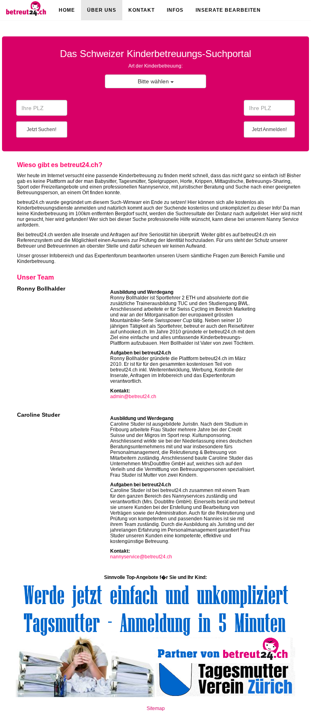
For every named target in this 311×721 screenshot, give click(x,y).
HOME (67, 10)
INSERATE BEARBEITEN (228, 10)
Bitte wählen (154, 81)
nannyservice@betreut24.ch (141, 557)
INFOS (175, 10)
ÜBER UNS (101, 10)
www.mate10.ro (155, 718)
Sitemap (156, 708)
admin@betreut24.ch (133, 396)
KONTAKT (141, 10)
